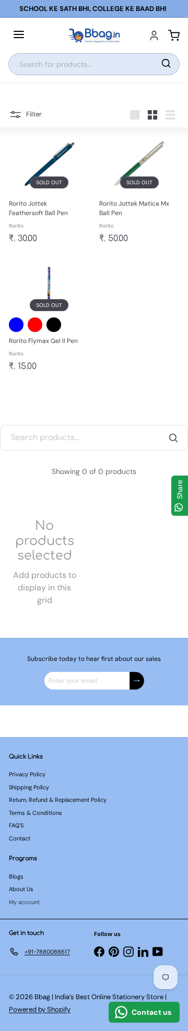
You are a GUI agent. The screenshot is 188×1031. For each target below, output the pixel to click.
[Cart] (174, 35)
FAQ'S (16, 825)
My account (24, 902)
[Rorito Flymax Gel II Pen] (49, 316)
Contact (19, 838)
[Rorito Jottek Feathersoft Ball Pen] (49, 191)
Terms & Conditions (35, 812)
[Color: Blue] (16, 324)
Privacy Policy (27, 774)
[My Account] (154, 35)
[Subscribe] (137, 681)
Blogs (16, 876)
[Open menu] (18, 35)
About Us (21, 889)
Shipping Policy (29, 787)
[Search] (166, 64)
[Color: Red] (35, 324)
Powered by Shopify (39, 1009)
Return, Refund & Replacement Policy (58, 799)
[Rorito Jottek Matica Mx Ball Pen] (139, 191)
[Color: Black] (53, 324)
